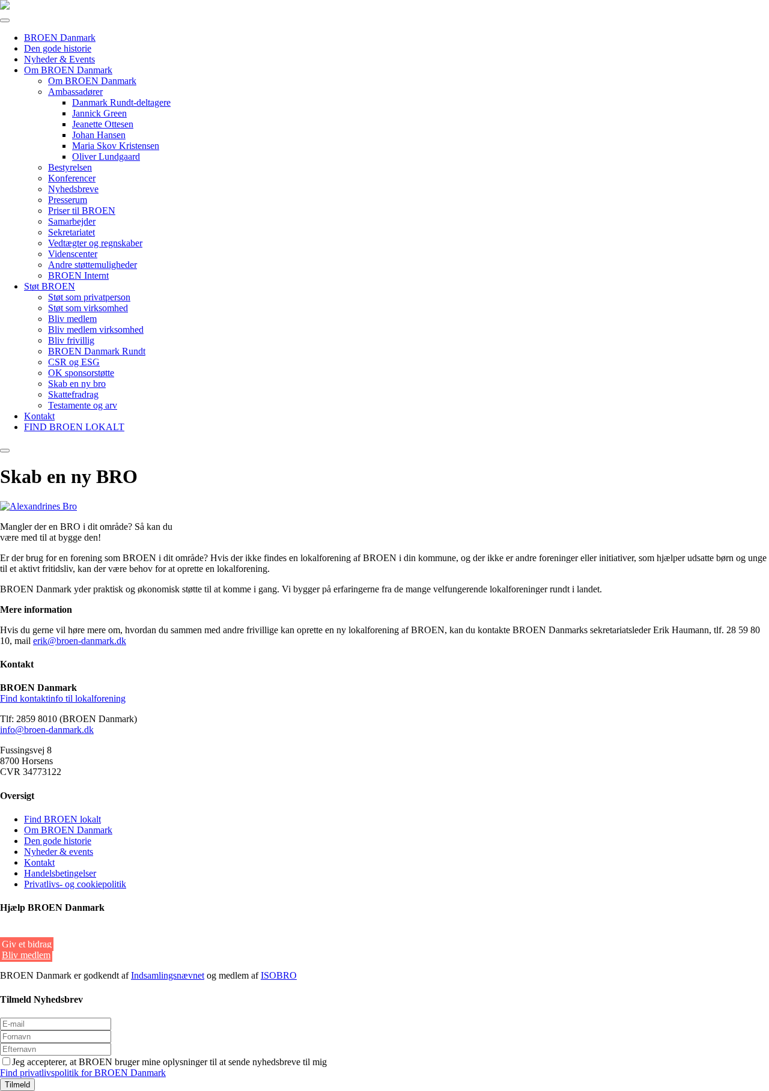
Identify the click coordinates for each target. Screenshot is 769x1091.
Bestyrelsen (70, 167)
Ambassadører (75, 92)
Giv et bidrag (27, 944)
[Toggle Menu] (5, 20)
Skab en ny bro (77, 383)
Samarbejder (72, 221)
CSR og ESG (74, 362)
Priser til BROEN (81, 210)
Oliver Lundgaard (106, 156)
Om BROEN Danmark (68, 70)
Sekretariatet (71, 232)
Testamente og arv (82, 405)
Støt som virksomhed (88, 308)
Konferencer (72, 178)
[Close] (5, 450)
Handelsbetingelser (60, 873)
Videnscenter (72, 254)
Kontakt (39, 416)
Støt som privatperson (89, 297)
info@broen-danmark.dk (47, 730)
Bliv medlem (72, 319)
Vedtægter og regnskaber (95, 243)
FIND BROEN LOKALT (74, 427)
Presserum (67, 200)
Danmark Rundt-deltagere (121, 102)
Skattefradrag (73, 394)
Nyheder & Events (59, 59)
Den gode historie (57, 48)
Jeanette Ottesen (102, 124)
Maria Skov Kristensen (115, 146)
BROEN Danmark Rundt (96, 351)
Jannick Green (99, 113)
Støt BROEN (49, 286)
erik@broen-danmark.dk (79, 641)
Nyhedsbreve (73, 189)
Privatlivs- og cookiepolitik (75, 884)
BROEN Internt (78, 275)
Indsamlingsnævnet (167, 975)
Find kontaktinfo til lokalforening (63, 698)
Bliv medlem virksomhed (96, 329)
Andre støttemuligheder (92, 265)
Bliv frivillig (71, 340)
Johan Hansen (99, 135)
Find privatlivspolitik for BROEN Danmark (83, 1073)
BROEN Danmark (60, 37)
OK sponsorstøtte (81, 373)
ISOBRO (279, 975)
